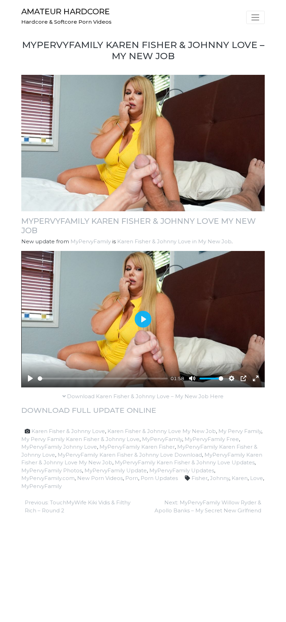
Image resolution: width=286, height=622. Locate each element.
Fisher (199, 478)
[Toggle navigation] (255, 17)
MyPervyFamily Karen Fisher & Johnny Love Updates (185, 462)
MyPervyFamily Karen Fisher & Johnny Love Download (130, 454)
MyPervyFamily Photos (51, 470)
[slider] (103, 378)
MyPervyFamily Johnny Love (59, 446)
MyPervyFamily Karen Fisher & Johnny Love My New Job (138, 225)
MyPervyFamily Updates (181, 470)
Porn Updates (159, 478)
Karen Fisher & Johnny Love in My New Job (174, 241)
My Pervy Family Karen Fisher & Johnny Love (80, 439)
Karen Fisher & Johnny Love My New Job (161, 431)
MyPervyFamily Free (212, 439)
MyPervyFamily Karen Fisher (137, 446)
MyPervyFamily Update (115, 470)
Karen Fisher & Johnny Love (68, 431)
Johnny (219, 478)
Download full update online (88, 410)
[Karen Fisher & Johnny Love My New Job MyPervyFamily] (143, 142)
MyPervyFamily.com (48, 478)
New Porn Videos (100, 478)
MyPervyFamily (90, 241)
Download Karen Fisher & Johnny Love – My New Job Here (145, 396)
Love (256, 478)
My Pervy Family (239, 431)
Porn (131, 478)
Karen (240, 478)
